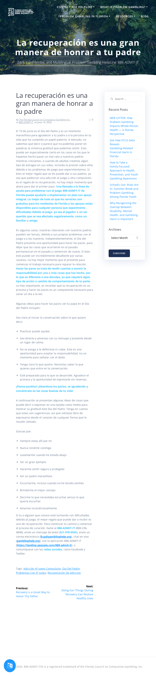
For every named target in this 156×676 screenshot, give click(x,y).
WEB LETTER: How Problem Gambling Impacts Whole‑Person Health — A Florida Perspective (124, 126)
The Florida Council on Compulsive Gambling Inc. (44, 119)
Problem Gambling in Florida (84, 16)
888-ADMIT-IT (26, 122)
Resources (124, 16)
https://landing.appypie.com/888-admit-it (44, 545)
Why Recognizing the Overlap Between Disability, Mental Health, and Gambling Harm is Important (124, 211)
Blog (145, 16)
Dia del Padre (71, 568)
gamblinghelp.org (28, 541)
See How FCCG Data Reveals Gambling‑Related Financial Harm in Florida (122, 148)
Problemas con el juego (31, 573)
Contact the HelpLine (74, 7)
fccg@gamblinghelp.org (56, 536)
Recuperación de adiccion (64, 573)
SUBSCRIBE (119, 253)
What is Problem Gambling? (122, 7)
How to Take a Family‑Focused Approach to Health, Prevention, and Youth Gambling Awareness (124, 170)
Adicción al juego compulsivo (42, 568)
